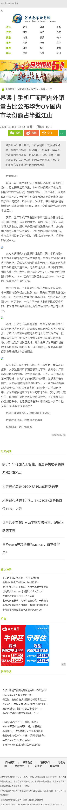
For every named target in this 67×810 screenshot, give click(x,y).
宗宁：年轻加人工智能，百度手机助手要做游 (25, 587)
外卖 (58, 32)
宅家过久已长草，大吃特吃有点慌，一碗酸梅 (25, 600)
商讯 (25, 37)
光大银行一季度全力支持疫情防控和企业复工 (25, 704)
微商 (25, 53)
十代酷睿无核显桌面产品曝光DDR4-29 (22, 609)
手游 (58, 27)
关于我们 (27, 762)
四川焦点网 (25, 427)
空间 (50, 133)
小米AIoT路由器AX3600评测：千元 (20, 713)
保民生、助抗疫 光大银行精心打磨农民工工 (24, 699)
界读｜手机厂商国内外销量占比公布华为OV (24, 690)
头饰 (58, 37)
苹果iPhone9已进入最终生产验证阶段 (21, 744)
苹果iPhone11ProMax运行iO (16, 740)
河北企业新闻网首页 (27, 89)
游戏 (25, 32)
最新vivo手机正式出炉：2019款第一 (20, 582)
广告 (3, 618)
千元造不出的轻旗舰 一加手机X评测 (20, 577)
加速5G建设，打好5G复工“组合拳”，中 (22, 708)
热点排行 (6, 569)
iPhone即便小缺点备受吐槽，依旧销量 (21, 726)
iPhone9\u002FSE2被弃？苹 (17, 695)
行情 (42, 53)
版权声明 (19, 766)
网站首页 (9, 762)
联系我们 (45, 762)
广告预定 (37, 766)
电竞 (42, 27)
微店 (42, 48)
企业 (25, 27)
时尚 (25, 42)
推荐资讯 (6, 671)
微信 (18, 133)
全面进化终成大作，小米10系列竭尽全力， (24, 735)
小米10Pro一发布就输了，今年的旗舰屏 (22, 731)
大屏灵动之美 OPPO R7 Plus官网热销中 (30, 486)
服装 (42, 37)
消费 (25, 48)
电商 (42, 42)
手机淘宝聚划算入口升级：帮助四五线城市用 (25, 605)
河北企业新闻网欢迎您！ (9, 7)
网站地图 (54, 766)
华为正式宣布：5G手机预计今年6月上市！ (24, 591)
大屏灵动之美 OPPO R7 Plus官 (18, 596)
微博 (34, 133)
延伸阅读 (6, 451)
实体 (58, 42)
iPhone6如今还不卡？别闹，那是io (20, 722)
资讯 (58, 53)
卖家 (58, 48)
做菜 (42, 32)
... (62, 133)
